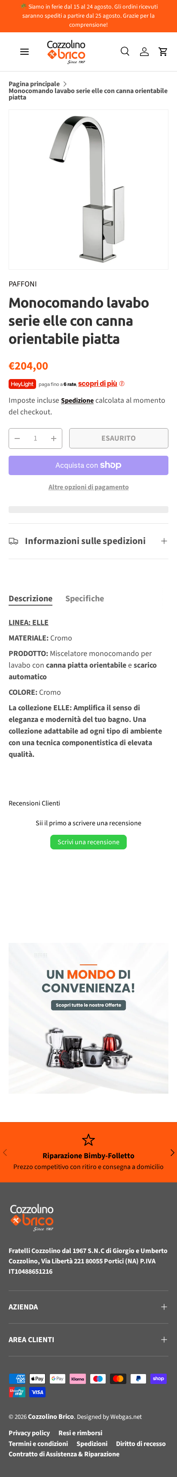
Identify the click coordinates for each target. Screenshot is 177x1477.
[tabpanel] (88, 690)
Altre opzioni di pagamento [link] (89, 487)
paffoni (23, 284)
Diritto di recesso (141, 1444)
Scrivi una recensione (88, 842)
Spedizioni (91, 1444)
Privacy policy (29, 1433)
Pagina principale (34, 84)
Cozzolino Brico (51, 1416)
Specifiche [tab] (84, 599)
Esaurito (118, 438)
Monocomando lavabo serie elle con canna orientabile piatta (88, 94)
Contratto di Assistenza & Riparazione (64, 1454)
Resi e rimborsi (80, 1433)
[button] (163, 51)
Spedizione (77, 400)
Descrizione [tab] (30, 599)
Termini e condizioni (38, 1444)
